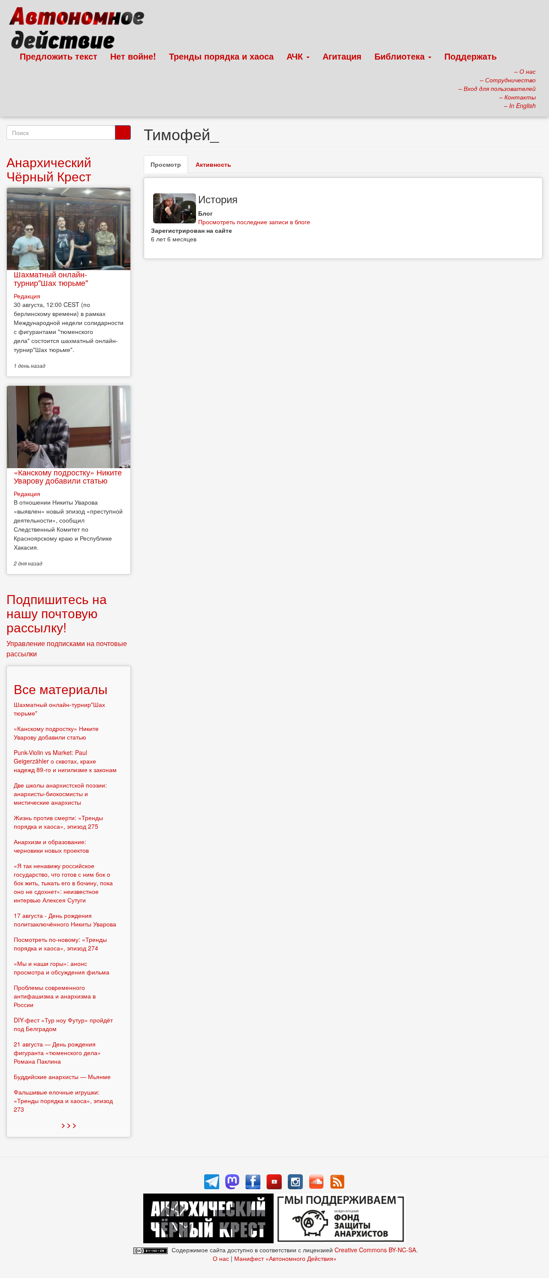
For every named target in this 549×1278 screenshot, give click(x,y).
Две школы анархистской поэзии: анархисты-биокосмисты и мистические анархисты (60, 793)
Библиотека (400, 56)
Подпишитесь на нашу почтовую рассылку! (56, 612)
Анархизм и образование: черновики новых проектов (51, 845)
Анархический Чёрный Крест (48, 169)
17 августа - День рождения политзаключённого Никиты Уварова (65, 919)
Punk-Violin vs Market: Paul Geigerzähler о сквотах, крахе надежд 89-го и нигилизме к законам (65, 761)
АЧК (296, 56)
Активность (213, 164)
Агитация (342, 56)
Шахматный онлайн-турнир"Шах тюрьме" (51, 278)
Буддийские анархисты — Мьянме (62, 1076)
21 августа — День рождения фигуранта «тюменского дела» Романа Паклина (57, 1052)
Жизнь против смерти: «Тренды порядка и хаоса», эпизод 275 (58, 821)
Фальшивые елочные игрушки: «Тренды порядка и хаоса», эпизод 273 (63, 1100)
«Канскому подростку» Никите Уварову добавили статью (68, 476)
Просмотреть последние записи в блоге (254, 221)
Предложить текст (58, 56)
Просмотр (169, 166)
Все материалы (61, 689)
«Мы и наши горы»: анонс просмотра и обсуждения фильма (61, 967)
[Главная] (80, 30)
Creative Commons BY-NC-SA (375, 1249)
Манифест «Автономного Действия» (285, 1258)
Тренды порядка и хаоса (221, 56)
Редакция (27, 296)
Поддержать (470, 56)
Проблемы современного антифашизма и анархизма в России (55, 996)
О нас (221, 1258)
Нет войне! (133, 56)
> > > (68, 1125)
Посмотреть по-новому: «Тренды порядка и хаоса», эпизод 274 (60, 943)
